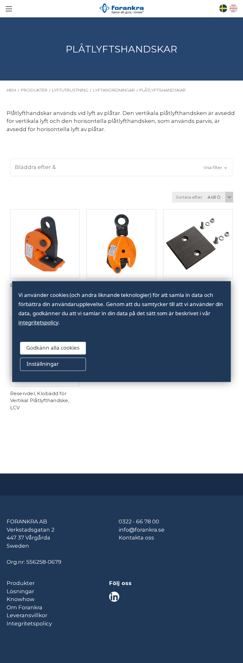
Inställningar (43, 364)
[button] (121, 167)
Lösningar (20, 591)
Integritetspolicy (29, 623)
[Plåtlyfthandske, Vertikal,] (121, 244)
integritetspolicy (38, 322)
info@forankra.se (142, 530)
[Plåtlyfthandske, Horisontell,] (45, 244)
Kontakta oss (136, 537)
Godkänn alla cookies (52, 348)
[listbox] (219, 197)
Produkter (21, 583)
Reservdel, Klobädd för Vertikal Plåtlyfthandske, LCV (39, 400)
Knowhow (20, 599)
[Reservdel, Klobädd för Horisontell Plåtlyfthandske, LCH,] (198, 244)
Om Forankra (24, 607)
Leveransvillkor (27, 615)
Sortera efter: (189, 197)
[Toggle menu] (8, 8)
